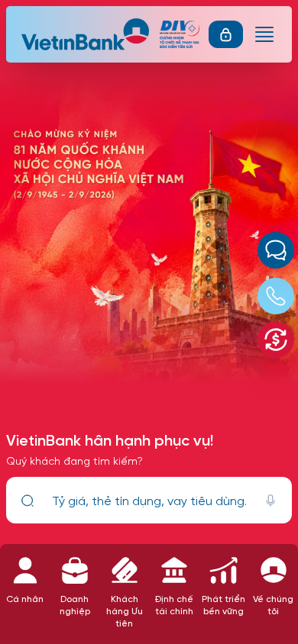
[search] (27, 500)
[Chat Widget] (276, 250)
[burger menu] (264, 34)
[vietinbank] (86, 34)
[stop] (270, 500)
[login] (226, 34)
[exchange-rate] (276, 339)
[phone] (276, 296)
